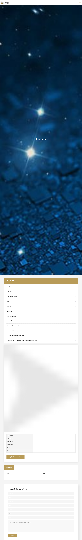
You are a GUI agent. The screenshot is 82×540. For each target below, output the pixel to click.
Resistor (8, 306)
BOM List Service (11, 316)
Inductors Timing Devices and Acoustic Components (21, 341)
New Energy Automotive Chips (15, 336)
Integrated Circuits (11, 297)
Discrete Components (12, 326)
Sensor (8, 301)
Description (9, 468)
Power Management (12, 321)
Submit (12, 535)
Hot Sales (9, 292)
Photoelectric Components (14, 331)
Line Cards (9, 287)
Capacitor (9, 311)
